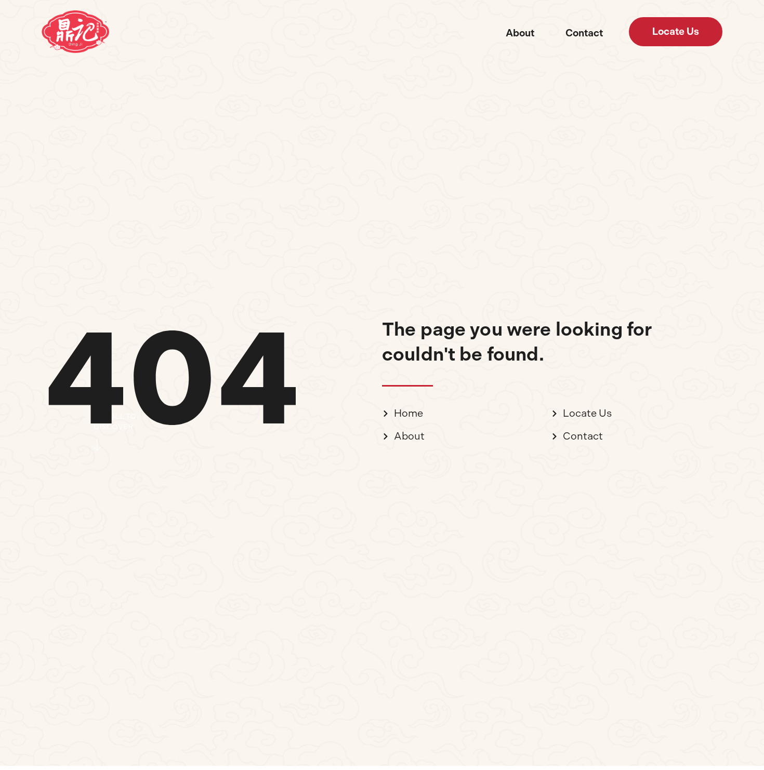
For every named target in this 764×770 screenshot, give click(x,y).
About (520, 33)
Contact (584, 33)
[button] (675, 31)
